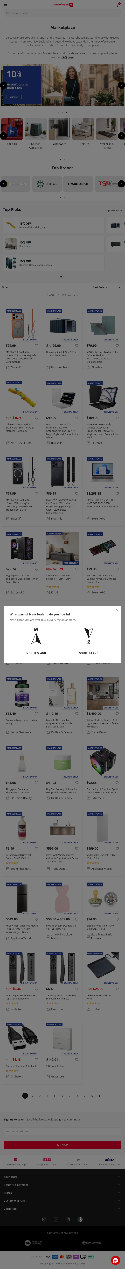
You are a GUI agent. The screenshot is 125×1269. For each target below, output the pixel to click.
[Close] (117, 610)
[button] (115, 1260)
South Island (88, 653)
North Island (36, 653)
